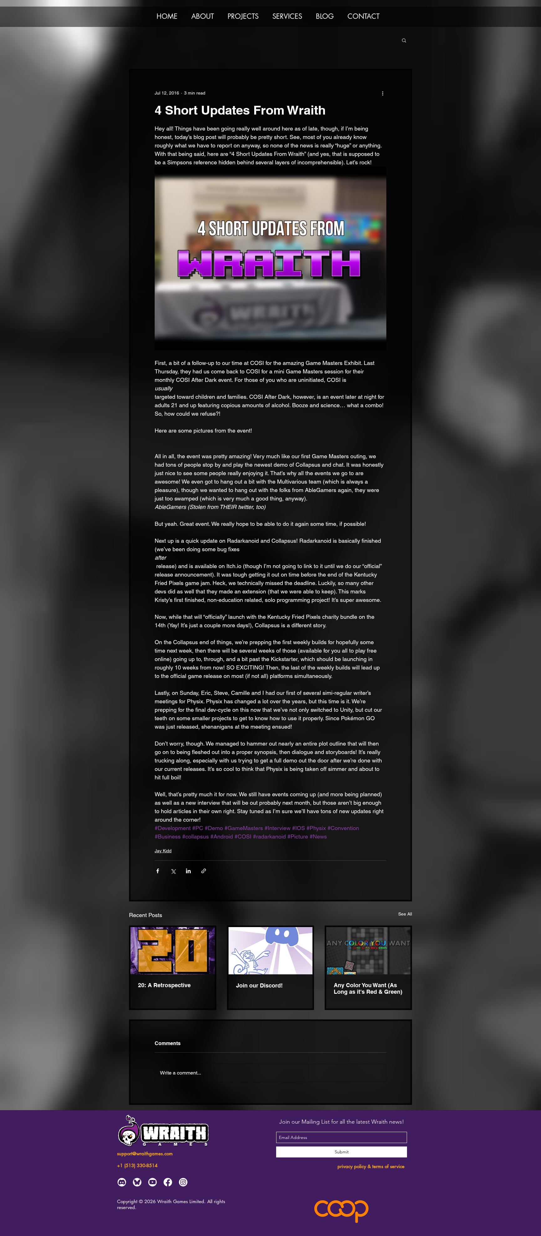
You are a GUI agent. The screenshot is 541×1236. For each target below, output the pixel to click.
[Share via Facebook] (158, 871)
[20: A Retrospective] (173, 950)
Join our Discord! (259, 985)
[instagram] (183, 1182)
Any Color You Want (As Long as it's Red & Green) (368, 988)
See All (405, 913)
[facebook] (168, 1182)
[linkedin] (137, 1182)
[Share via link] (204, 871)
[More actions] (382, 93)
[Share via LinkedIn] (188, 871)
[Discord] (121, 1182)
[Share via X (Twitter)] (173, 871)
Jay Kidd (163, 850)
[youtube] (152, 1182)
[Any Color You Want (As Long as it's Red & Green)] (368, 950)
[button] (202, 16)
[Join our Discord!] (271, 950)
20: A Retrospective (164, 985)
